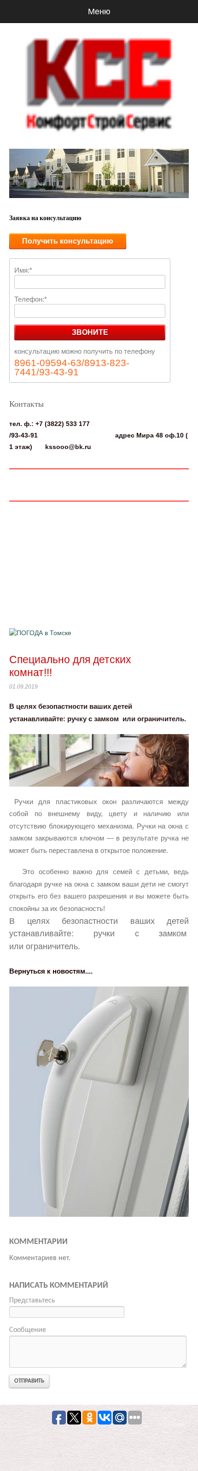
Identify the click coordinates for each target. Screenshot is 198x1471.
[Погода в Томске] (40, 632)
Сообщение (27, 1330)
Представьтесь (32, 1300)
